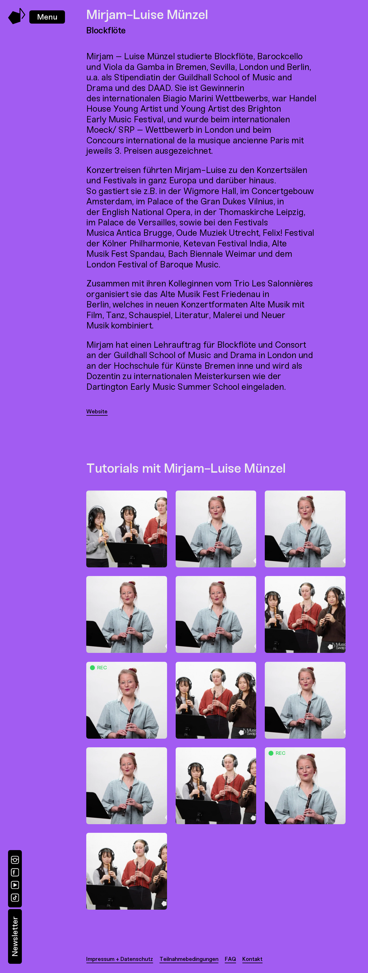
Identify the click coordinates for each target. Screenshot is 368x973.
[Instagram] (15, 860)
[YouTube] (15, 885)
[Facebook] (15, 872)
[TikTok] (15, 898)
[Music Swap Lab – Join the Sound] (17, 22)
